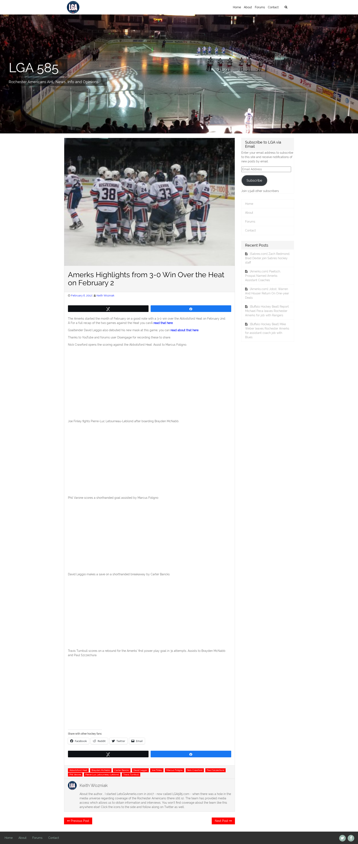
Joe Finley (157, 770)
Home (237, 7)
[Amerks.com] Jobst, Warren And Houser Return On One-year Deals (267, 293)
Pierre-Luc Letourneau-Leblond (102, 774)
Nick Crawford (194, 770)
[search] (286, 7)
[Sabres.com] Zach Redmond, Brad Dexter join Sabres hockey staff (267, 258)
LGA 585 (34, 67)
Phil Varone (75, 774)
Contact (273, 7)
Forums (260, 7)
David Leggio (140, 770)
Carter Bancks (121, 770)
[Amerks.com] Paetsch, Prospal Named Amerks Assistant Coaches (263, 276)
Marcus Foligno (174, 770)
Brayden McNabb (101, 770)
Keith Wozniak (105, 295)
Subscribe (254, 180)
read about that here (184, 330)
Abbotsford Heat (78, 770)
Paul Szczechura (215, 770)
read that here (163, 323)
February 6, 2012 (81, 295)
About (248, 7)
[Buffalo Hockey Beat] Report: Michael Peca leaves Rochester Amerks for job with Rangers (267, 311)
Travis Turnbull (131, 774)
